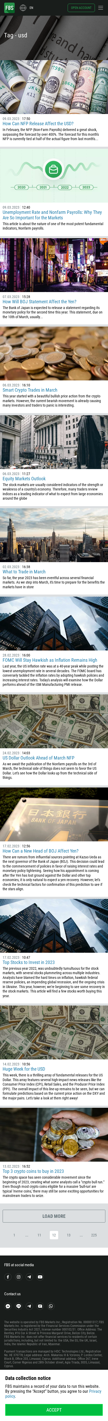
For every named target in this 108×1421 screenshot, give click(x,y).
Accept (54, 1410)
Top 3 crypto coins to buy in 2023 (33, 1171)
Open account (81, 8)
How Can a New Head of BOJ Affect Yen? (41, 851)
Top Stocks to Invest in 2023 (29, 962)
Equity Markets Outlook (24, 478)
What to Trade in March (24, 571)
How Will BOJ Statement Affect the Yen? (40, 301)
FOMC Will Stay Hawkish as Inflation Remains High (50, 660)
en (31, 8)
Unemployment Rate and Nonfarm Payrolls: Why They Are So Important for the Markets (52, 214)
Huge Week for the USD (24, 1069)
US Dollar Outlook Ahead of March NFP (38, 758)
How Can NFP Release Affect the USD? (38, 123)
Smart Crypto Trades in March (30, 390)
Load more (54, 1216)
